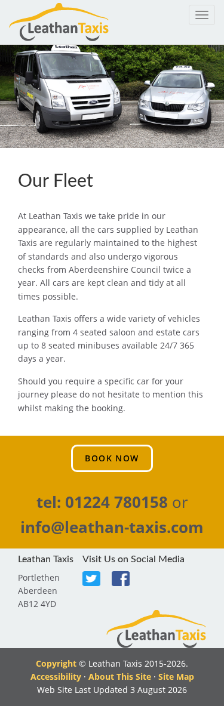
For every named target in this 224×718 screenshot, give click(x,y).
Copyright (56, 663)
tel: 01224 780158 (102, 502)
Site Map (176, 676)
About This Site (119, 676)
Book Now (112, 458)
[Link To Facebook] (125, 579)
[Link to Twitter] (95, 579)
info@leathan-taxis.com (112, 527)
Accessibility (55, 676)
